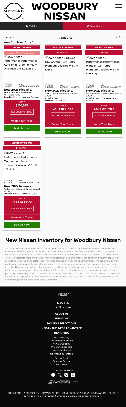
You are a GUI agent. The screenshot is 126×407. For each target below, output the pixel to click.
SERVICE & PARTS (61, 353)
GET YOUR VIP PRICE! (21, 111)
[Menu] (118, 6)
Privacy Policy (50, 392)
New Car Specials (62, 343)
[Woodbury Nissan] (52, 11)
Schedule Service (62, 361)
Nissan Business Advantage (62, 328)
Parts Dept (61, 364)
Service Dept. (61, 357)
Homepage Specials (62, 349)
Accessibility (32, 392)
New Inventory (61, 337)
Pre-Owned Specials (61, 346)
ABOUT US (62, 313)
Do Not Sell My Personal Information (84, 392)
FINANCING (61, 318)
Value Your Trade (21, 120)
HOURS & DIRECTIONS (61, 323)
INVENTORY (61, 333)
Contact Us (14, 392)
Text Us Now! (22, 128)
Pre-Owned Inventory (62, 340)
